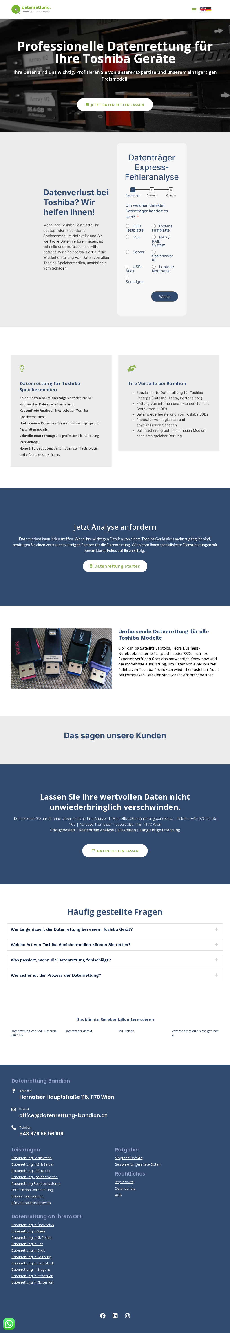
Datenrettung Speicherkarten (34, 1177)
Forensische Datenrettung (32, 1190)
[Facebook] (102, 1316)
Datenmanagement (27, 1196)
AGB (118, 1195)
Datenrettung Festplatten (31, 1158)
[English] (203, 9)
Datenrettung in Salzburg (31, 1257)
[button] (194, 9)
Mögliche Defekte (128, 1158)
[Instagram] (127, 1316)
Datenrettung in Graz (28, 1250)
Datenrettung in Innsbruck (32, 1276)
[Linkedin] (115, 1316)
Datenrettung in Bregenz (30, 1269)
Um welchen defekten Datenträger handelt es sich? (147, 211)
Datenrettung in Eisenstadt (32, 1263)
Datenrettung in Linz (27, 1244)
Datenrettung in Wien (28, 1231)
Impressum (124, 1182)
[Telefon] (13, 1127)
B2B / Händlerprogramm (31, 1202)
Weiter (164, 296)
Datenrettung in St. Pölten (31, 1237)
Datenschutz (125, 1188)
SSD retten (126, 1031)
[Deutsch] (209, 9)
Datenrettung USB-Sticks (30, 1171)
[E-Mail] (13, 1109)
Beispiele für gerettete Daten (137, 1164)
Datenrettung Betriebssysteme (36, 1183)
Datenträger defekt (78, 1031)
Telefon (25, 1127)
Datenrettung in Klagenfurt (32, 1282)
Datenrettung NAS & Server (32, 1164)
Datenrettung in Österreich (32, 1225)
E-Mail (24, 1109)
